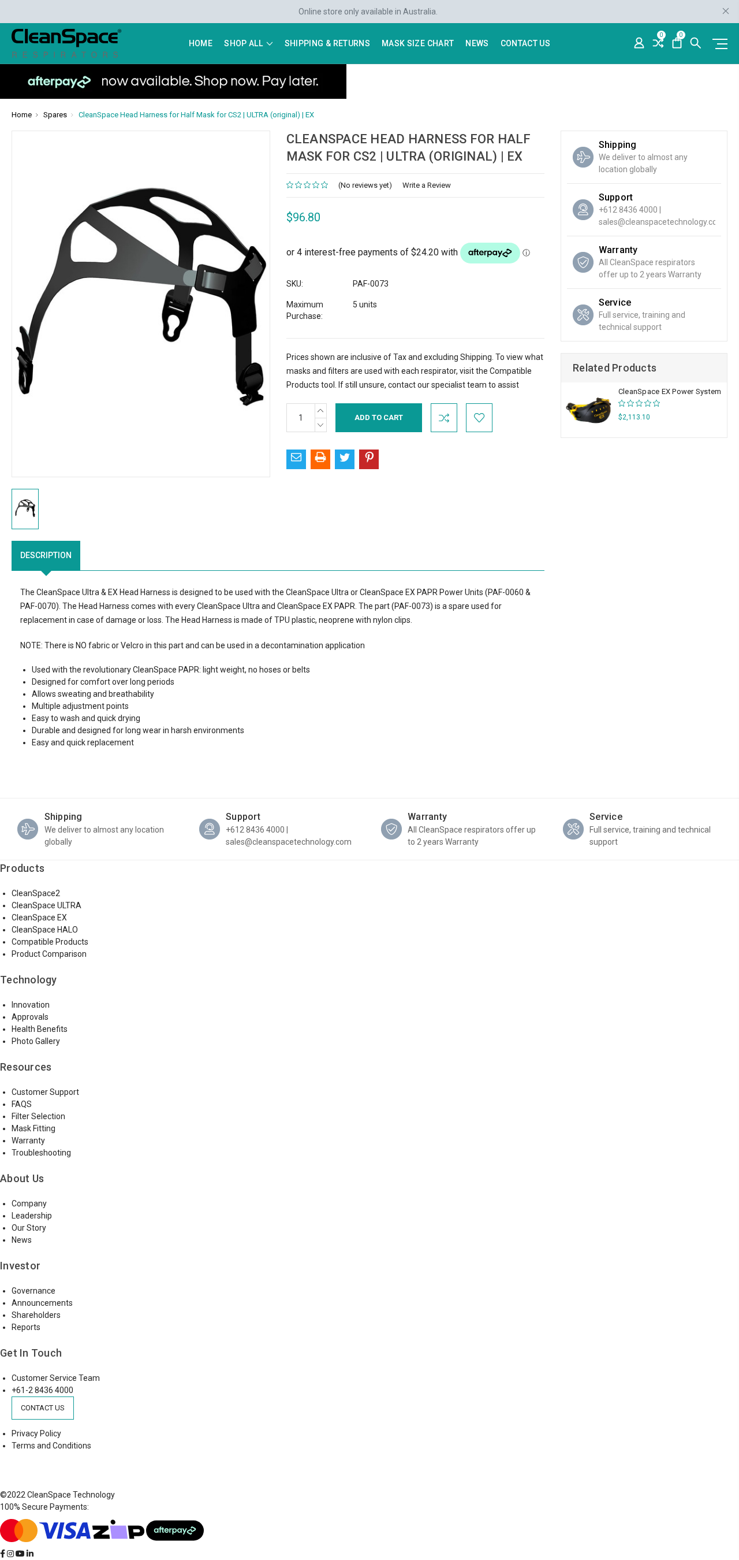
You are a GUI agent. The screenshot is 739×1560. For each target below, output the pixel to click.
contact (402, 384)
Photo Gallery (36, 1041)
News (476, 43)
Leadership (32, 1215)
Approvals (30, 1017)
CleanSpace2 (36, 893)
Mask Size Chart (418, 43)
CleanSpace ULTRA (46, 905)
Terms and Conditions (51, 1445)
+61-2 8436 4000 (42, 1390)
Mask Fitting (33, 1128)
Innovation (31, 1004)
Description (46, 555)
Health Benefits (40, 1029)
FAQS (22, 1104)
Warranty (28, 1140)
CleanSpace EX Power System (670, 391)
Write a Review (426, 185)
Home (200, 43)
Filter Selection (38, 1116)
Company (29, 1203)
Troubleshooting (41, 1152)
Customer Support (45, 1092)
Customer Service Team (56, 1378)
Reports (26, 1327)
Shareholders (36, 1315)
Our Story (29, 1227)
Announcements (42, 1303)
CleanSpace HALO (45, 929)
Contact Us (526, 43)
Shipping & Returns (327, 43)
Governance (33, 1290)
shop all (244, 43)
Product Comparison (49, 954)
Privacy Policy (36, 1433)
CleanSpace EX (39, 917)
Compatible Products (50, 941)
